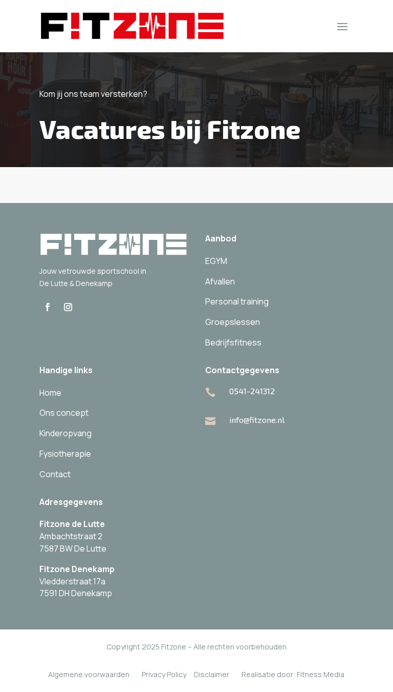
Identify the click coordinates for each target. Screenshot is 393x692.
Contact (55, 474)
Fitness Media (320, 674)
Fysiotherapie (65, 453)
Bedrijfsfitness (233, 342)
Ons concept (64, 412)
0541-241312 (252, 391)
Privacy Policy (164, 674)
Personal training (237, 301)
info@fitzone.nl (257, 419)
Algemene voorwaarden (88, 674)
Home (50, 392)
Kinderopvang (65, 433)
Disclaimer (211, 674)
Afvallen (220, 281)
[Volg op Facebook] (47, 307)
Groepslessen (232, 322)
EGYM (216, 261)
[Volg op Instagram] (68, 307)
